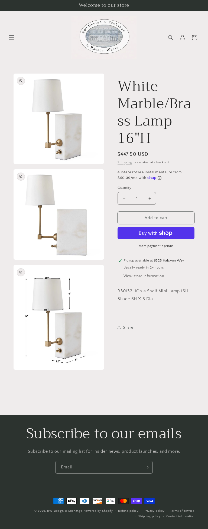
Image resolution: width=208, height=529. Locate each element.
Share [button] (128, 327)
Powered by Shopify (98, 511)
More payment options (156, 246)
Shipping (125, 162)
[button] (11, 38)
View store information (143, 276)
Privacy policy (154, 511)
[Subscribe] (146, 467)
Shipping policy (149, 516)
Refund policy (128, 511)
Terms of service (182, 511)
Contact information (180, 516)
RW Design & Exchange (64, 511)
